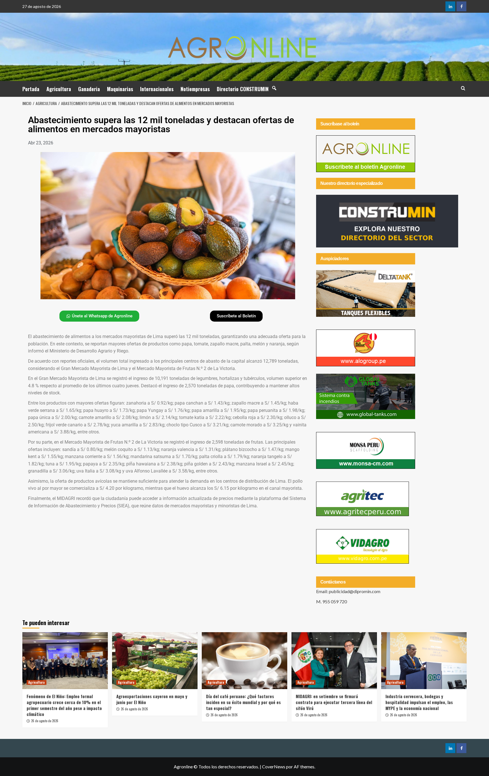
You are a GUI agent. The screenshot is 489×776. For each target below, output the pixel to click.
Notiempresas (195, 89)
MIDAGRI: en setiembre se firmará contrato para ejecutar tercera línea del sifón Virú (334, 702)
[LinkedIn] (450, 6)
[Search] (463, 88)
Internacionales (156, 89)
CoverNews (273, 766)
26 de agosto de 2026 (44, 721)
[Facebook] (461, 6)
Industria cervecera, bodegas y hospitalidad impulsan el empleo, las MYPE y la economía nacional (419, 702)
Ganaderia (89, 89)
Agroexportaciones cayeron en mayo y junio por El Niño (151, 699)
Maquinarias (120, 89)
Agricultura (58, 89)
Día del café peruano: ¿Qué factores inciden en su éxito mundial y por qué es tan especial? (243, 702)
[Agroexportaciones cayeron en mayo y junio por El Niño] (155, 660)
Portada (30, 89)
